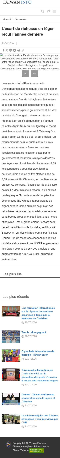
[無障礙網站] (36, 450)
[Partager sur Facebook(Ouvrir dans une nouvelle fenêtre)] (3, 50)
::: (3, 1)
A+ (34, 73)
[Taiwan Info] (18, 3)
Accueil (7, 19)
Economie (20, 19)
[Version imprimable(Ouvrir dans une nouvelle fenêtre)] (18, 50)
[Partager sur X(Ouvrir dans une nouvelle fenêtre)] (6, 50)
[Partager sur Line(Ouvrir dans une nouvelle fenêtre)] (10, 50)
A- (25, 73)
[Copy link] (22, 50)
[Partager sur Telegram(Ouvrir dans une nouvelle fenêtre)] (14, 50)
